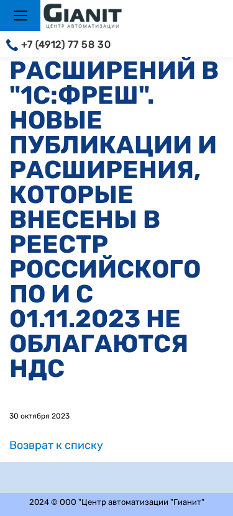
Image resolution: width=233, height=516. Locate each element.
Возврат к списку (56, 445)
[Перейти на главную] (92, 16)
